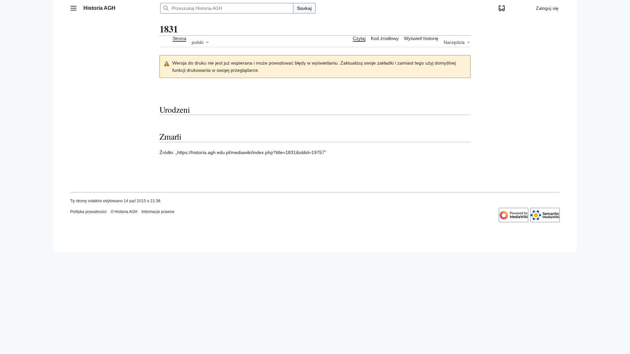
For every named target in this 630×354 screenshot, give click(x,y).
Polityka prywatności (88, 211)
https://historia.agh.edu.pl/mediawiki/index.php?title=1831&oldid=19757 (251, 152)
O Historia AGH (124, 211)
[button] (73, 8)
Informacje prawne (158, 211)
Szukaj (304, 8)
